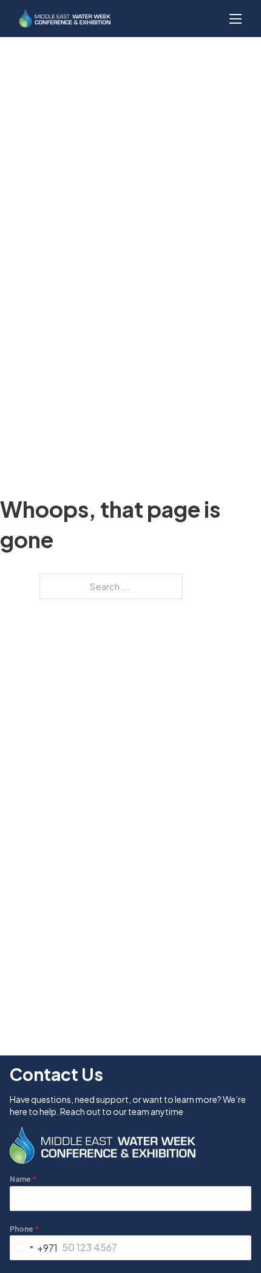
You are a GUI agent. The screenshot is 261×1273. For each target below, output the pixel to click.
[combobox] (34, 1248)
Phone (24, 1229)
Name (23, 1179)
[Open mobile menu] (235, 19)
